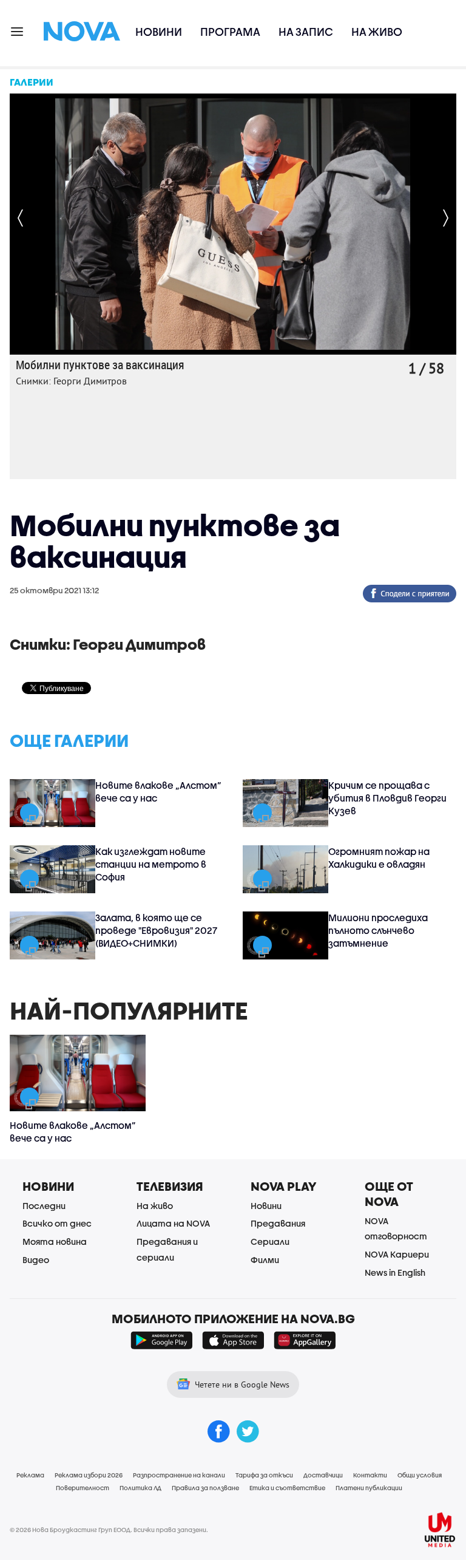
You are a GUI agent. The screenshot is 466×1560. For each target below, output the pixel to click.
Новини (158, 32)
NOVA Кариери (397, 1254)
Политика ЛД (140, 1487)
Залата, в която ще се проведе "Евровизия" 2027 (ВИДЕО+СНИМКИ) (156, 930)
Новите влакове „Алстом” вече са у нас (158, 791)
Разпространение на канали (179, 1475)
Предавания (278, 1223)
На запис (306, 32)
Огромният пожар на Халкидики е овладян (379, 858)
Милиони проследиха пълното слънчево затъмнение (378, 930)
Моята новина (54, 1241)
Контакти (370, 1475)
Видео (35, 1260)
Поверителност (82, 1487)
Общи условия (419, 1475)
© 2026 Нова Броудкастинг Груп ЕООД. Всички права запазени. (109, 1529)
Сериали (270, 1241)
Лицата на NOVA (173, 1223)
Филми (265, 1260)
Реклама (30, 1475)
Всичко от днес (57, 1223)
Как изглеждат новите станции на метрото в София (150, 864)
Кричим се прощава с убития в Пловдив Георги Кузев (387, 798)
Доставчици (323, 1475)
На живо (376, 32)
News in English (395, 1272)
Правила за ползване (205, 1487)
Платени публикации (369, 1487)
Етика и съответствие (287, 1487)
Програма (230, 32)
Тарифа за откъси (264, 1475)
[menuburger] (17, 30)
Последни (44, 1206)
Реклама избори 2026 (89, 1475)
